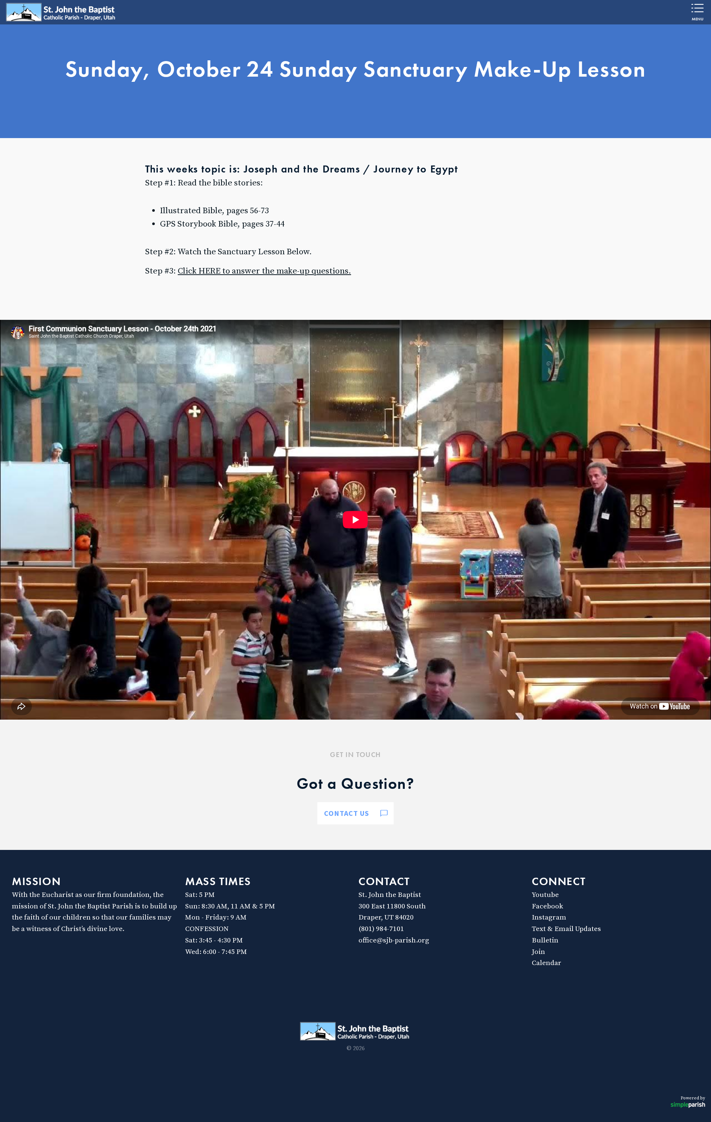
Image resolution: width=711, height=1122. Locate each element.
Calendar (546, 962)
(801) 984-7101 (381, 928)
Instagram (549, 917)
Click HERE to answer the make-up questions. (264, 271)
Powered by (693, 1098)
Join (538, 951)
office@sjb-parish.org (393, 940)
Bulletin (545, 940)
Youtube (545, 894)
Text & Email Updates (566, 928)
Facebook (547, 906)
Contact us (346, 813)
